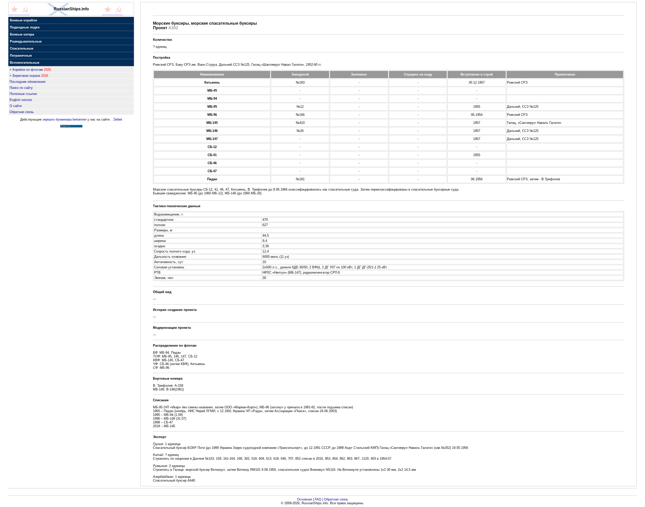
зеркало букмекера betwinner (64, 119)
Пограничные (21, 55)
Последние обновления (27, 82)
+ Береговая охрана (25, 76)
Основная (304, 499)
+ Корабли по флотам (26, 69)
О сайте (16, 106)
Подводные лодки (25, 27)
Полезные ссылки (23, 94)
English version (21, 100)
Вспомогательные (24, 62)
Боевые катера (22, 34)
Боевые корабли (23, 20)
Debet (118, 119)
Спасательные (21, 48)
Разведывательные (26, 41)
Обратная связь (22, 112)
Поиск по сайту (21, 88)
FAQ (318, 499)
